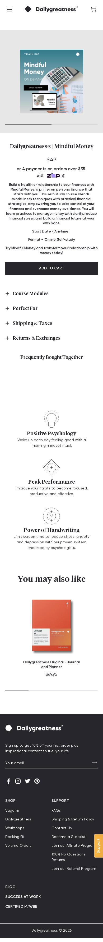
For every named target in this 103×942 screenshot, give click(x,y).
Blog (10, 887)
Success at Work (23, 897)
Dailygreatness (18, 819)
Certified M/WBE (21, 907)
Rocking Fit (15, 837)
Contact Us (62, 828)
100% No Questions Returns (68, 857)
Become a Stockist (69, 837)
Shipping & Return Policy (73, 819)
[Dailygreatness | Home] (51, 9)
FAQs (56, 810)
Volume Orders (18, 846)
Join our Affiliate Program (74, 846)
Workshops (14, 828)
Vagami (12, 810)
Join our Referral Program (74, 869)
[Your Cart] (93, 9)
